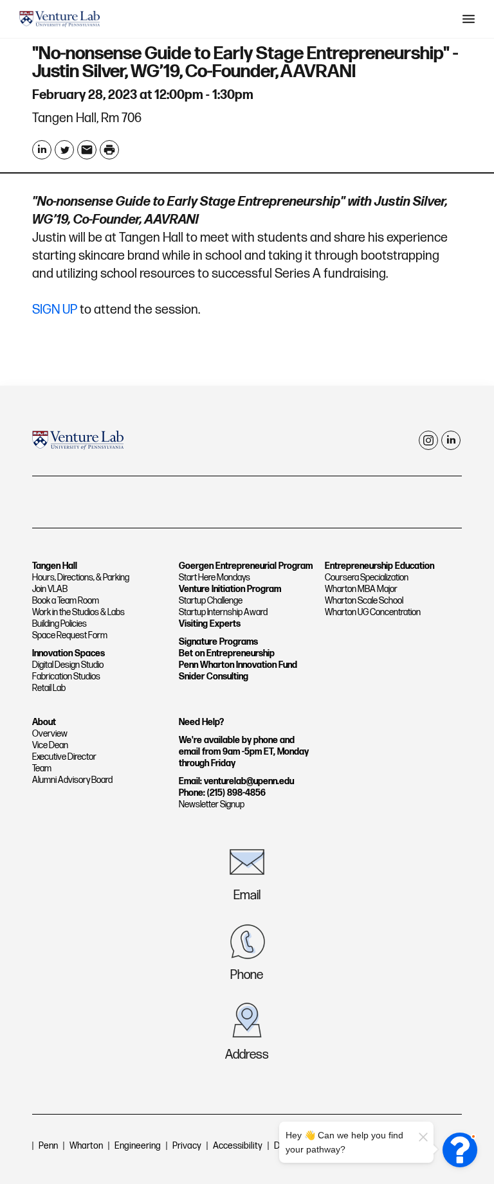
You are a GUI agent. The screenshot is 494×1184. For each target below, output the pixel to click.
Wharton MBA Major (361, 589)
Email (247, 895)
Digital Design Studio (68, 664)
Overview (50, 733)
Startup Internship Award (223, 612)
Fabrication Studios (66, 676)
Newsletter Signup (211, 804)
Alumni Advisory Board (72, 780)
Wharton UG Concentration (373, 612)
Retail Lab (49, 688)
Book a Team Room (65, 600)
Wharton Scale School (364, 600)
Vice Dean (50, 745)
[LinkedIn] (41, 149)
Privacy (186, 1145)
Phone (246, 975)
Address (247, 1055)
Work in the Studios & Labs (78, 612)
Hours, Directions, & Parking (80, 577)
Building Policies (59, 623)
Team (41, 768)
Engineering (137, 1145)
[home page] (59, 19)
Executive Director (64, 756)
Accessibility (237, 1145)
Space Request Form (69, 635)
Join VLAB (50, 589)
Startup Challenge (210, 600)
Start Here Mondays (214, 577)
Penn (48, 1145)
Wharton (86, 1145)
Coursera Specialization (366, 577)
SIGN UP (54, 310)
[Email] (86, 149)
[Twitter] (64, 149)
